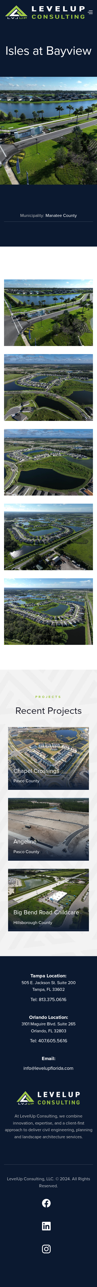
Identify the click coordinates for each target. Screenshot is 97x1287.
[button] (90, 12)
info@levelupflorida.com (48, 1068)
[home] (45, 12)
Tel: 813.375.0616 (48, 999)
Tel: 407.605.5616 (48, 1040)
